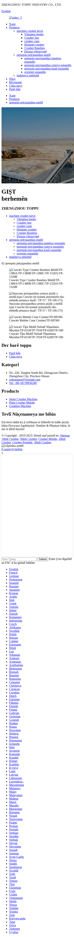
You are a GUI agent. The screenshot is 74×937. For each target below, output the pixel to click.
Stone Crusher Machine (23, 399)
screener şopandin (35, 72)
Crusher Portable (22, 442)
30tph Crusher (42, 442)
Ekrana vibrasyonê (35, 51)
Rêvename (15, 82)
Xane (12, 24)
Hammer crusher (34, 44)
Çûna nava (15, 85)
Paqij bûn (14, 89)
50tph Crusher (28, 439)
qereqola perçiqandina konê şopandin (46, 68)
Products (14, 27)
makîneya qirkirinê (28, 75)
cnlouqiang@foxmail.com (24, 379)
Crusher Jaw (31, 37)
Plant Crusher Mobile (22, 402)
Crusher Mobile (47, 439)
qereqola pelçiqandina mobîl (33, 54)
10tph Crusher (10, 439)
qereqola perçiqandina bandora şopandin (41, 243)
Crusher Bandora (34, 48)
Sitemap (65, 435)
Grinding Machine (20, 406)
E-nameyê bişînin (12, 449)
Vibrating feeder (34, 34)
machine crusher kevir (30, 31)
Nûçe (12, 78)
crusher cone (31, 41)
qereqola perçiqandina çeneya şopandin (47, 65)
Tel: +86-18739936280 (23, 383)
